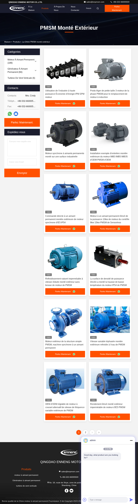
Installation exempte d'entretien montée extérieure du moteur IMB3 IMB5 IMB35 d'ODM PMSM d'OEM (109, 156)
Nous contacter (75, 8)
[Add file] (85, 500)
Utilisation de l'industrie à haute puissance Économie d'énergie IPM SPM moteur (64, 94)
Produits (45, 8)
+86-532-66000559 (120, 2)
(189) (21, 61)
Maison (7, 42)
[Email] (16, 114)
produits (16, 42)
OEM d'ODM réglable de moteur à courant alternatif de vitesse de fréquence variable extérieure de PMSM (64, 407)
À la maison (31, 8)
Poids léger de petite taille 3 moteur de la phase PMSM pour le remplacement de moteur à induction (109, 94)
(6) (21, 78)
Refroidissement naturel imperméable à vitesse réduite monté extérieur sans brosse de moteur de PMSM (64, 282)
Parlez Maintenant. (117, 8)
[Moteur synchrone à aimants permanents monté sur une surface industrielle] (65, 132)
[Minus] (131, 440)
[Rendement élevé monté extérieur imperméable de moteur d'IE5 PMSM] (110, 382)
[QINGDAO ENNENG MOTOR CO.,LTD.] (17, 8)
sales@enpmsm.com (95, 2)
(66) (17, 70)
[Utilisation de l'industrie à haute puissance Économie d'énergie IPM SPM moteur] (65, 69)
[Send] (131, 500)
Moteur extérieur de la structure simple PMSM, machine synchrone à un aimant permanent (64, 344)
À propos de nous (59, 8)
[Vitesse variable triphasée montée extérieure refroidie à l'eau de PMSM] (110, 320)
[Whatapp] (10, 114)
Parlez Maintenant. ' (63, 103)
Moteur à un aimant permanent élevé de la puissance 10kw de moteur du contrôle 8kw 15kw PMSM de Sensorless (109, 219)
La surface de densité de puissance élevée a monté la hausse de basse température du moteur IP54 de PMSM (108, 282)
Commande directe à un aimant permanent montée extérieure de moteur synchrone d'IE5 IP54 (64, 219)
